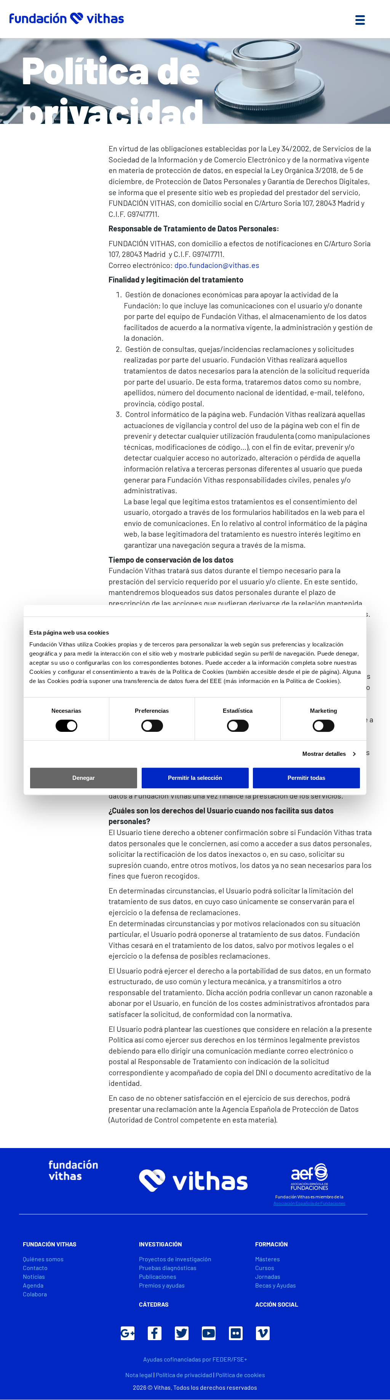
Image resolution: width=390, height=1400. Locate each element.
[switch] (152, 726)
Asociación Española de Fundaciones (309, 1203)
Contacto (35, 1267)
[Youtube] (209, 1333)
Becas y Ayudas (275, 1285)
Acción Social (276, 1304)
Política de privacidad (184, 1374)
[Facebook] (154, 1333)
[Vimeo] (263, 1333)
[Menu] (360, 19)
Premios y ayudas (162, 1285)
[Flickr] (236, 1333)
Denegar (83, 778)
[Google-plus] (127, 1333)
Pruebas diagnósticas (168, 1267)
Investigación (160, 1244)
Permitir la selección (195, 778)
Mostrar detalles (324, 754)
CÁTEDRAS (154, 1304)
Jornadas (267, 1276)
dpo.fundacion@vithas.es (216, 264)
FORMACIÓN (271, 1244)
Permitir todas (306, 778)
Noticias (34, 1276)
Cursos (264, 1267)
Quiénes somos (43, 1258)
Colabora (35, 1293)
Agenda (33, 1285)
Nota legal (138, 1374)
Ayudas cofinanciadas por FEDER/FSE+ (195, 1359)
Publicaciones (157, 1276)
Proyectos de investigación (175, 1258)
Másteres (267, 1258)
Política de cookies (240, 1374)
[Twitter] (182, 1333)
